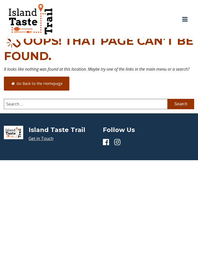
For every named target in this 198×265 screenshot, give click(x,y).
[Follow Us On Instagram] (117, 142)
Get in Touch (41, 138)
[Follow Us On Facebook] (106, 142)
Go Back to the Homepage (39, 83)
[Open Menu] (185, 19)
